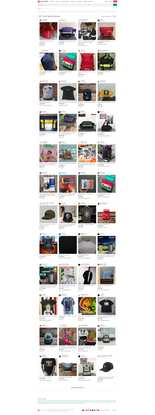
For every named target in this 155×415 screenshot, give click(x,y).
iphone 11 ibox (44, 403)
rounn (63, 402)
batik (87, 400)
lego (71, 400)
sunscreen (57, 403)
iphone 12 (73, 403)
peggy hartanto (41, 400)
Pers (59, 409)
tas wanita (59, 400)
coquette (75, 400)
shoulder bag (67, 402)
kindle (99, 402)
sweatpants (67, 400)
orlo (53, 403)
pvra (48, 403)
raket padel (43, 402)
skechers (55, 400)
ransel (83, 403)
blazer (60, 402)
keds (96, 402)
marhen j (93, 400)
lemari (63, 400)
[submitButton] (115, 5)
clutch (67, 403)
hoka (90, 400)
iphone (77, 402)
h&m (51, 403)
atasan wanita (79, 403)
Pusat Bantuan (50, 409)
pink (57, 402)
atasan (86, 402)
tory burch (73, 402)
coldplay (93, 402)
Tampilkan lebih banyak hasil (77, 387)
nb (111, 400)
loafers (79, 400)
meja (70, 403)
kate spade (83, 400)
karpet (39, 403)
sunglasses (108, 402)
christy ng (103, 402)
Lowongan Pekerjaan (70, 409)
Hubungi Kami (55, 409)
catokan (50, 400)
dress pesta (104, 400)
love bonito (113, 402)
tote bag (54, 402)
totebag (108, 400)
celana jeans (62, 403)
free (97, 400)
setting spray (82, 402)
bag (90, 402)
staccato (46, 400)
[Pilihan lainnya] (39, 47)
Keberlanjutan (63, 409)
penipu (99, 400)
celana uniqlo (48, 402)
